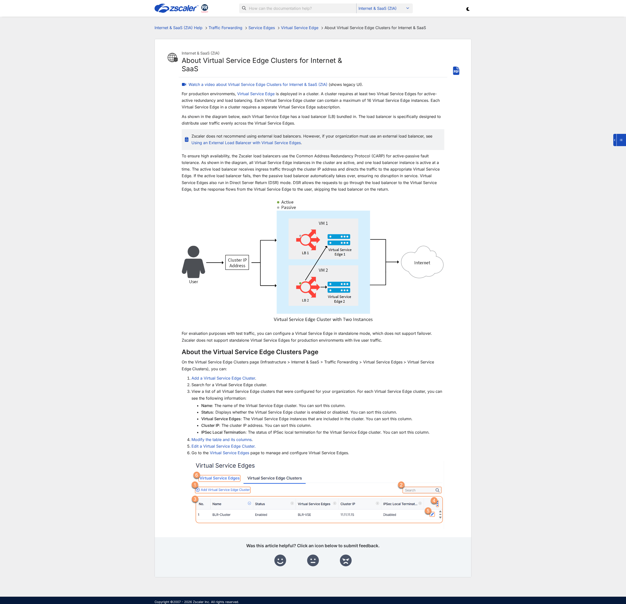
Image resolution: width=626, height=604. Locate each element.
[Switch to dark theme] (468, 9)
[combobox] (298, 8)
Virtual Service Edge (256, 93)
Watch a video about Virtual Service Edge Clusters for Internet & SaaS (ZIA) (258, 84)
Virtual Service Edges (229, 452)
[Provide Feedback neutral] (313, 560)
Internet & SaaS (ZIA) (377, 8)
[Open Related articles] (619, 140)
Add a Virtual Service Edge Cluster (223, 378)
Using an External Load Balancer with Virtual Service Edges (246, 142)
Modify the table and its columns (221, 439)
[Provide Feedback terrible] (345, 560)
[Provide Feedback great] (280, 560)
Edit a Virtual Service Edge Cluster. (223, 446)
